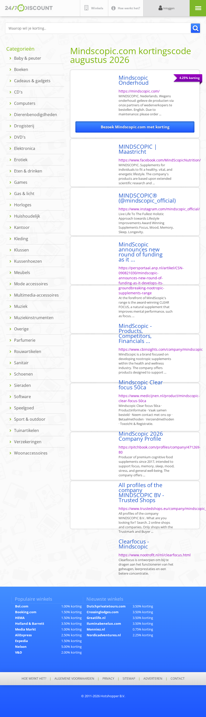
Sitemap (129, 678)
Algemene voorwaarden (74, 678)
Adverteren (152, 678)
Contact (178, 678)
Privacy (108, 678)
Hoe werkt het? (34, 678)
